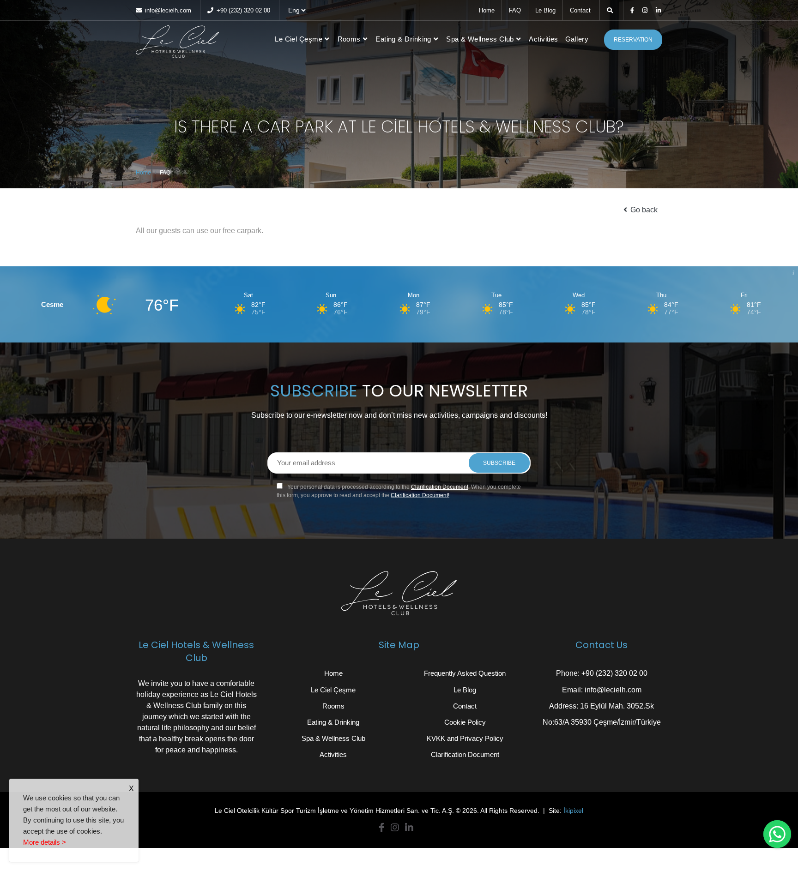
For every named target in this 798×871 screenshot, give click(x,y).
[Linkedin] (659, 10)
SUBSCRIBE (499, 463)
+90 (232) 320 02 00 (242, 10)
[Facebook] (632, 10)
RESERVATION (633, 39)
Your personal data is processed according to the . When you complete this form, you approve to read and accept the (399, 491)
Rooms (349, 39)
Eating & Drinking (403, 39)
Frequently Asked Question (465, 673)
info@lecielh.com (167, 10)
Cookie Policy (465, 722)
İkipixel (573, 810)
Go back (643, 210)
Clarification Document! (420, 495)
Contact (580, 10)
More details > (44, 842)
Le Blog (545, 10)
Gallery (576, 39)
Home (487, 10)
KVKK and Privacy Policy (465, 738)
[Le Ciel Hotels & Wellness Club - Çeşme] (177, 39)
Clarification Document (439, 487)
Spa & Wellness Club (480, 39)
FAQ (515, 10)
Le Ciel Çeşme (298, 39)
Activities (543, 39)
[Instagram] (645, 10)
